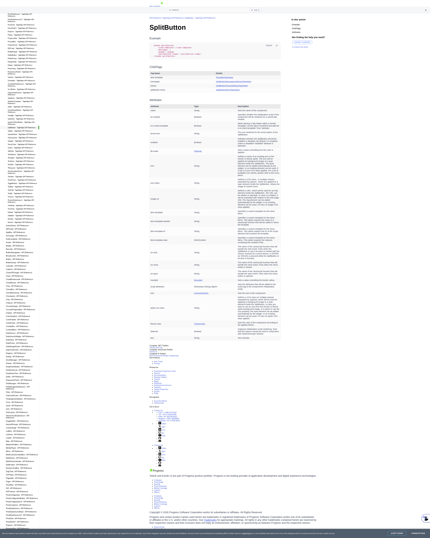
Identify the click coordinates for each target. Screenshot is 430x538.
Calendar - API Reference (16, 266)
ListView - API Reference (16, 434)
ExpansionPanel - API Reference (19, 380)
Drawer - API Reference (15, 363)
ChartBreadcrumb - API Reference (19, 279)
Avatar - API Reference (15, 242)
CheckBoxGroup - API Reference (19, 293)
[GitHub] (159, 439)
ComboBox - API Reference (17, 326)
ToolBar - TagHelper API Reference (20, 187)
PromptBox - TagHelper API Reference (22, 42)
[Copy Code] (276, 45)
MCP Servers (154, 356)
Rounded (198, 280)
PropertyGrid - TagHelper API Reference (22, 45)
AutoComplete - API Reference (18, 239)
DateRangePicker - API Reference (19, 346)
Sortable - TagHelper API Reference (21, 115)
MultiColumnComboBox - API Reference (22, 455)
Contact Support (302, 42)
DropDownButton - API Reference (19, 367)
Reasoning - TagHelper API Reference (21, 68)
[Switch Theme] (426, 10)
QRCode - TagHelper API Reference (21, 48)
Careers (157, 490)
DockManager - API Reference (18, 360)
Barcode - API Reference (16, 249)
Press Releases (160, 486)
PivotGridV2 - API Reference (17, 522)
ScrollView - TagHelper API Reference (21, 89)
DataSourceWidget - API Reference (20, 336)
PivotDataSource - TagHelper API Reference (20, 15)
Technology (158, 482)
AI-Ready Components (169, 356)
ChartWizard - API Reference (17, 283)
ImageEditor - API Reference (17, 421)
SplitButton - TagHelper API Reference (21, 128)
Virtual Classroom (161, 389)
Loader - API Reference (15, 438)
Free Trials (158, 361)
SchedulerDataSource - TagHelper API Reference (22, 85)
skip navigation (154, 6)
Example (155, 38)
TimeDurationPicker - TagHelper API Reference (21, 172)
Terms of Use (159, 527)
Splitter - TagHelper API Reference (20, 131)
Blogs (156, 381)
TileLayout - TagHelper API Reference (21, 168)
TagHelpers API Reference (173, 18)
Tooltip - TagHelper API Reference (20, 193)
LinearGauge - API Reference (17, 428)
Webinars (158, 383)
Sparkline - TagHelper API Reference (21, 119)
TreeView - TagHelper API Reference (21, 209)
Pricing (157, 363)
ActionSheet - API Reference (17, 226)
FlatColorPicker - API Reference (18, 396)
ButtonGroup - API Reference (17, 263)
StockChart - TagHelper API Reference (22, 144)
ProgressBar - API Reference (17, 528)
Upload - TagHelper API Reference (20, 212)
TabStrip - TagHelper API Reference (21, 151)
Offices (156, 492)
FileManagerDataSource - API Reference (18, 388)
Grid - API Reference (14, 409)
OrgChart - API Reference (16, 471)
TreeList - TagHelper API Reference (20, 197)
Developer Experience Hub (165, 371)
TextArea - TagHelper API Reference (21, 161)
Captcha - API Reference (16, 269)
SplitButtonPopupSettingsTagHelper (232, 86)
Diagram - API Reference (16, 353)
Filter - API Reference (14, 392)
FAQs (156, 393)
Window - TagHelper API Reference (20, 219)
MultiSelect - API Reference (17, 458)
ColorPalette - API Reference (17, 320)
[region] (215, 533)
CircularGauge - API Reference (18, 306)
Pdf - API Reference (14, 488)
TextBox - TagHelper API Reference (21, 164)
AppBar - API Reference (15, 232)
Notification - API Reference (17, 465)
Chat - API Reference (14, 286)
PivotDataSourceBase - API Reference (21, 512)
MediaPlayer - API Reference (17, 448)
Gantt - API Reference (14, 406)
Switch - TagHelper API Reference (20, 148)
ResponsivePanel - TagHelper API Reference (20, 73)
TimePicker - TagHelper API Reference (22, 180)
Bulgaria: (168, 419)
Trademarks (210, 520)
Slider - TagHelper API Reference (20, 107)
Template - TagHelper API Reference (21, 158)
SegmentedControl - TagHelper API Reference (20, 94)
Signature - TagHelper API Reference (21, 98)
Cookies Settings (418, 533)
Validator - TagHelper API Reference (21, 215)
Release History (160, 377)
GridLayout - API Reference (17, 412)
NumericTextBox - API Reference (19, 468)
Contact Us (158, 411)
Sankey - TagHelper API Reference (20, 77)
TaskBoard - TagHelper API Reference (21, 154)
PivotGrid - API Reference (16, 518)
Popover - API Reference (16, 525)
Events (156, 391)
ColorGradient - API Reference (18, 316)
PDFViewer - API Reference (17, 492)
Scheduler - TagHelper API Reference (21, 80)
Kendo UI (153, 352)
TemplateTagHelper (224, 77)
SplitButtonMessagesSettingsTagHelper (233, 81)
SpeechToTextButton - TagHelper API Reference (21, 123)
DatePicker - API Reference (17, 343)
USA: (167, 413)
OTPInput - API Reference (16, 475)
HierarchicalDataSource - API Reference (17, 417)
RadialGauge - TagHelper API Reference (22, 52)
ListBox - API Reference (15, 431)
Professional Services (162, 385)
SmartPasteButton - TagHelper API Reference (20, 111)
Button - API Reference (15, 259)
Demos (157, 373)
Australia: (169, 421)
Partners (157, 387)
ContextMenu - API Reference (18, 330)
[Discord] (159, 441)
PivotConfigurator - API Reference (19, 495)
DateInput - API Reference (16, 340)
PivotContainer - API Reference (18, 505)
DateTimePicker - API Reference (19, 350)
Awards (157, 484)
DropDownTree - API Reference (18, 373)
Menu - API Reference (14, 451)
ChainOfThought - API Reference (19, 273)
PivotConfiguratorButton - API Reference (22, 498)
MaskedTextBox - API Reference (19, 445)
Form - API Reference (14, 402)
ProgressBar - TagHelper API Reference (22, 38)
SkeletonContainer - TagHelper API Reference (20, 102)
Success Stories (160, 401)
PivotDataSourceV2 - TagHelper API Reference (21, 20)
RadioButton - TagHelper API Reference (22, 55)
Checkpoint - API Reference (17, 296)
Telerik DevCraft (155, 348)
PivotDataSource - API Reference (19, 508)
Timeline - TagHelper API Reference (21, 177)
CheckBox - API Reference (16, 289)
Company (158, 480)
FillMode (198, 151)
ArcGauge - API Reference (16, 236)
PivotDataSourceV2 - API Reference (20, 515)
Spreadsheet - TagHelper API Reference (22, 134)
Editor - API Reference (15, 377)
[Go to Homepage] (162, 6)
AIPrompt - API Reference (16, 229)
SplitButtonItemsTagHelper (228, 90)
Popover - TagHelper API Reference (21, 31)
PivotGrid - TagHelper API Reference (21, 25)
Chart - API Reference (14, 276)
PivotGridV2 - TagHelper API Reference (22, 28)
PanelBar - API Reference (16, 485)
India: (167, 417)
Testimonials (159, 403)
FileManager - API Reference (17, 383)
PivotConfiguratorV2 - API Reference (20, 502)
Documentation (160, 375)
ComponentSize (201, 293)
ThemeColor (199, 324)
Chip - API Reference (14, 299)
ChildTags (155, 67)
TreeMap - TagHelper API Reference (21, 205)
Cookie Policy (246, 533)
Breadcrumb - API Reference (17, 256)
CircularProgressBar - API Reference (20, 310)
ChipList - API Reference (16, 303)
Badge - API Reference (15, 246)
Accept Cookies (397, 533)
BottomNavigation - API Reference (19, 252)
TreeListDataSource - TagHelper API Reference (21, 201)
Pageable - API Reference (16, 478)
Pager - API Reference (15, 481)
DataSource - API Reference (17, 333)
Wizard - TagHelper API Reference (20, 222)
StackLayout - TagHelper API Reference (22, 138)
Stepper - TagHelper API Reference (20, 141)
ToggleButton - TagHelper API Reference (22, 183)
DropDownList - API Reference (18, 370)
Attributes (155, 100)
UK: (167, 415)
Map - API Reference (14, 441)
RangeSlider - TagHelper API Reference (22, 62)
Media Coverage (160, 488)
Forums (157, 379)
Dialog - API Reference (15, 357)
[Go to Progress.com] (156, 472)
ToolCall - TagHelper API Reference (20, 190)
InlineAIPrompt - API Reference (18, 424)
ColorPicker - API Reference (17, 323)
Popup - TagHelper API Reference (20, 35)
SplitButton (167, 27)
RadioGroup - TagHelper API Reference (22, 58)
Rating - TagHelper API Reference (20, 65)
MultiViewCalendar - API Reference (20, 461)
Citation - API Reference (15, 313)
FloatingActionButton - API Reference (21, 399)
